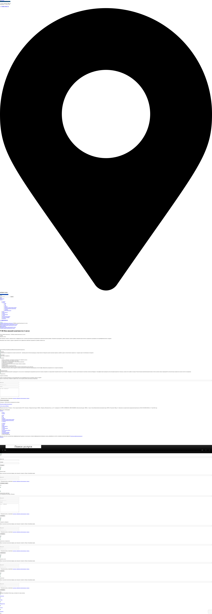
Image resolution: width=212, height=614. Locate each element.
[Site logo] (2, 0)
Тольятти (1, 611)
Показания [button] (10, 349)
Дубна (1, 599)
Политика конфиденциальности (6, 404)
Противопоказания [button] (15, 349)
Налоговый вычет (7, 310)
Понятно (1, 437)
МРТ (5, 303)
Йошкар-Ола (2, 603)
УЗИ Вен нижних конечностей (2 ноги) (7, 328)
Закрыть (1, 410)
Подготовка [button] (6, 349)
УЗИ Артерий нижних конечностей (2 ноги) (8, 325)
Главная (1, 323)
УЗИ (5, 305)
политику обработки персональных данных (21, 398)
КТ (5, 304)
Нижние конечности (9, 323)
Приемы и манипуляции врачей (10, 307)
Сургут (1, 607)
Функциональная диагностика (10, 308)
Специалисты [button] (22, 349)
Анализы (6, 309)
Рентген (5, 306)
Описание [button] (2, 349)
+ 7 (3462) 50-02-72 (4, 6)
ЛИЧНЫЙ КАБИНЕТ (4, 294)
